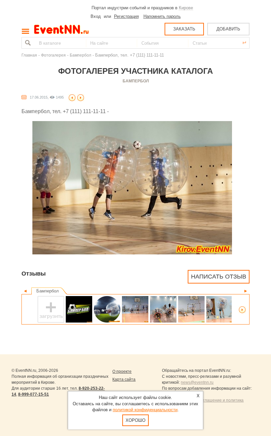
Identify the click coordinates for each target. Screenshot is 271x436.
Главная (29, 55)
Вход (96, 16)
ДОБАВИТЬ (228, 28)
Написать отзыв (218, 276)
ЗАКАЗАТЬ (184, 28)
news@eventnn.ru (197, 382)
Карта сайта (124, 379)
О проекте (122, 371)
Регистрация (126, 16)
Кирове (186, 7)
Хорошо (135, 420)
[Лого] (79, 309)
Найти (27, 43)
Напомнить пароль (162, 16)
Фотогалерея (53, 55)
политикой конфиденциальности (145, 409)
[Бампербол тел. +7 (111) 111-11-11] (107, 309)
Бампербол (80, 55)
